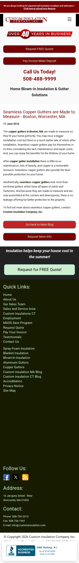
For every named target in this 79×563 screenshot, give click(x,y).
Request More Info (40, 236)
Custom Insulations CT (19, 313)
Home (7, 295)
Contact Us (11, 342)
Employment (12, 318)
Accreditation (12, 381)
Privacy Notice (13, 386)
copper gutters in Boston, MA (25, 131)
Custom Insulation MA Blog (22, 372)
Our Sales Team (14, 304)
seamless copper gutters (35, 182)
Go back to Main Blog (40, 224)
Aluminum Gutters (16, 362)
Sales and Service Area (19, 309)
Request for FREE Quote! (40, 269)
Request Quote (13, 328)
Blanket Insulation (15, 353)
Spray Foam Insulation (19, 348)
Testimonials (12, 337)
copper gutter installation (25, 161)
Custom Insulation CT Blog (22, 376)
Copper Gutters (13, 367)
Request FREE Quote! (40, 49)
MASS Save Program (17, 323)
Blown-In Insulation (16, 358)
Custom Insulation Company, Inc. (23, 211)
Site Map (9, 390)
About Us (9, 299)
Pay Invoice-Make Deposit (39, 61)
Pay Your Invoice (15, 332)
